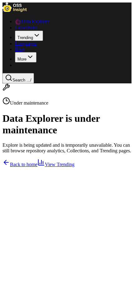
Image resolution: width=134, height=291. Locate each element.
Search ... (21, 80)
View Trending (59, 164)
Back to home (23, 164)
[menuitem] (29, 36)
